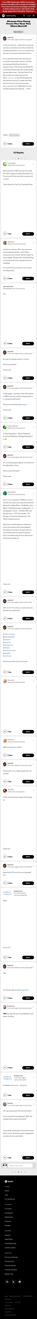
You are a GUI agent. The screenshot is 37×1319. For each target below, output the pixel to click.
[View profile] (4, 38)
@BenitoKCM (7, 608)
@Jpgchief (6, 947)
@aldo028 (6, 653)
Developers (9, 1213)
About (7, 1191)
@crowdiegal (24, 359)
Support (7, 1235)
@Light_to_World (9, 634)
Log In (29, 16)
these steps (7, 11)
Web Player (9, 1239)
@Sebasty (6, 648)
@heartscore (7, 500)
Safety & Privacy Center (15, 1296)
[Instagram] (7, 1281)
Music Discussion (14, 135)
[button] (33, 38)
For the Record (10, 1199)
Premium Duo (9, 1261)
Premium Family (10, 1265)
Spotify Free (9, 1274)
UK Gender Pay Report (10, 1315)
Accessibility (8, 1305)
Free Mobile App (10, 1243)
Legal (6, 1296)
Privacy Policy (8, 1299)
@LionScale (7, 656)
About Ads (17, 1302)
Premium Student (11, 1270)
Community (10, 15)
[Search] (24, 16)
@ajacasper (23, 404)
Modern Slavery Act (9, 1309)
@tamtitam (7, 639)
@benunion (7, 642)
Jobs (6, 1195)
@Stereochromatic (9, 650)
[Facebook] (19, 1281)
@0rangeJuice (8, 645)
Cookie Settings (9, 1302)
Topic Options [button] (18, 32)
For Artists (8, 1209)
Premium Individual (11, 1257)
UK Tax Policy (8, 1312)
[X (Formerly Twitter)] (13, 1281)
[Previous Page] (12, 158)
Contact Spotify (10, 1247)
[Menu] (33, 15)
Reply (28, 144)
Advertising (9, 1217)
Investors (8, 1221)
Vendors (8, 1225)
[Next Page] (25, 158)
